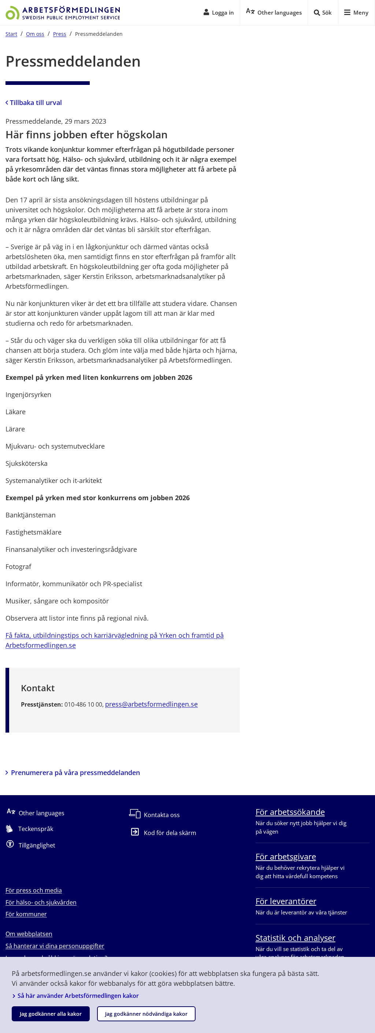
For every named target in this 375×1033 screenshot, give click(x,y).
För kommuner (26, 914)
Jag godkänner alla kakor (51, 1013)
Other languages (41, 813)
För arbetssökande (290, 811)
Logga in (223, 12)
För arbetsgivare (286, 856)
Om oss (35, 33)
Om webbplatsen (28, 934)
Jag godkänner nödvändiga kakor (146, 1013)
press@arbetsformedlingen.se (151, 704)
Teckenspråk (35, 829)
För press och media (33, 890)
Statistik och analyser (295, 937)
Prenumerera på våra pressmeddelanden (75, 772)
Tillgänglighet (37, 845)
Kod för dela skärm (170, 833)
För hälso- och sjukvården (41, 902)
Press (59, 33)
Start (11, 33)
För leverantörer (286, 900)
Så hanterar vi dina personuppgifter (54, 946)
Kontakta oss (162, 815)
